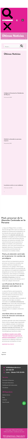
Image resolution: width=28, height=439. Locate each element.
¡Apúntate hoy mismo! (8, 344)
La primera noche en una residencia (13, 185)
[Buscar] (21, 46)
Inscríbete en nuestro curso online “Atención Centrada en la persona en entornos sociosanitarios (12, 335)
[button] (23, 20)
